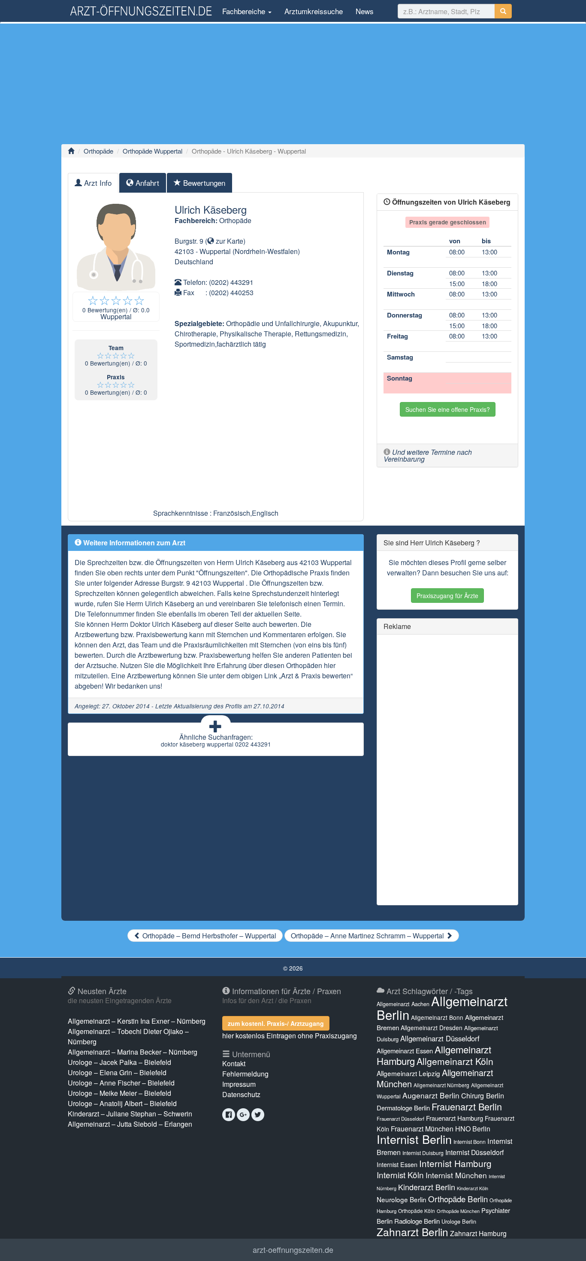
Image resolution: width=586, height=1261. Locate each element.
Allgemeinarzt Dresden (431, 1027)
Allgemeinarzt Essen (405, 1050)
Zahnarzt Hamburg (478, 1233)
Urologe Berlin (458, 1221)
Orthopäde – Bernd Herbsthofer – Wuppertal (208, 935)
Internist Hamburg (455, 1163)
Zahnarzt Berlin (412, 1231)
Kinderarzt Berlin (426, 1186)
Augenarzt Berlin (430, 1095)
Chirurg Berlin (482, 1095)
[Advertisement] (293, 84)
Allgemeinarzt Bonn (437, 1017)
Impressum (239, 1084)
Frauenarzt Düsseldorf (400, 1118)
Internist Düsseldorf (474, 1152)
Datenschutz (241, 1094)
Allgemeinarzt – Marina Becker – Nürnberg (132, 1052)
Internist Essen (397, 1164)
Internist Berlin (414, 1139)
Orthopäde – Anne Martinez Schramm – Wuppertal (368, 935)
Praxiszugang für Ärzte (447, 595)
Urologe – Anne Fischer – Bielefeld (121, 1083)
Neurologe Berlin (401, 1199)
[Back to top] (566, 1245)
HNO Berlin (472, 1129)
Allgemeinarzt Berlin (442, 1007)
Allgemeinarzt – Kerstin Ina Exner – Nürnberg (136, 1021)
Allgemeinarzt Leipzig (408, 1073)
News (365, 11)
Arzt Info (97, 182)
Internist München (456, 1175)
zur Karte (228, 241)
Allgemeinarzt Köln (455, 1061)
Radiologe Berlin (417, 1220)
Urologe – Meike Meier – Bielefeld (119, 1093)
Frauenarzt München (422, 1129)
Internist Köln (400, 1174)
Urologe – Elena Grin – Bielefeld (117, 1072)
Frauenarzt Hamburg (454, 1117)
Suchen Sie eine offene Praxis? (447, 409)
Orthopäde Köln (416, 1210)
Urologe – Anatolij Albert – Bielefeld (122, 1103)
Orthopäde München (458, 1210)
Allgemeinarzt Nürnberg (441, 1085)
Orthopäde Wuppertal (152, 150)
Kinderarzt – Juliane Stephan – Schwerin (130, 1114)
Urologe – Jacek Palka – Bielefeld (119, 1062)
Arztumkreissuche (313, 11)
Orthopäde (98, 150)
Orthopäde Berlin (458, 1198)
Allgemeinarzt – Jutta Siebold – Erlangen (130, 1124)
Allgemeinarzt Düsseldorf (440, 1038)
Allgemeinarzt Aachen (403, 1004)
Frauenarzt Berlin (467, 1106)
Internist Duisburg (423, 1152)
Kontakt (233, 1063)
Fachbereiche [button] (243, 11)
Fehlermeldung (245, 1074)
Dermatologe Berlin (403, 1107)
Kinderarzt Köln (472, 1188)
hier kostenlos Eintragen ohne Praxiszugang (289, 1035)
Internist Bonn (469, 1142)
